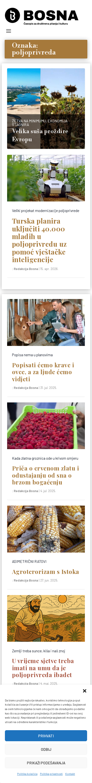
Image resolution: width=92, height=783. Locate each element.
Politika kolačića (27, 773)
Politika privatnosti (51, 773)
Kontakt (70, 773)
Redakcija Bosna (26, 269)
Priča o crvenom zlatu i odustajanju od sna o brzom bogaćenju (45, 475)
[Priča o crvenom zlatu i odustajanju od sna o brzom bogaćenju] (46, 427)
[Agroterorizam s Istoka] (46, 530)
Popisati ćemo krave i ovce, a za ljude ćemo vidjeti (43, 372)
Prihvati (46, 736)
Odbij (46, 749)
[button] (84, 690)
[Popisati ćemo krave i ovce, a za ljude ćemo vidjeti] (46, 323)
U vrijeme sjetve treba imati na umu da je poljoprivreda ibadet (43, 668)
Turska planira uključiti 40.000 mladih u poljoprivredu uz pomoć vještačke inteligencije (39, 240)
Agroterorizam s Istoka (45, 571)
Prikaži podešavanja (46, 763)
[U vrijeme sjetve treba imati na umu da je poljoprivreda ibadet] (46, 619)
